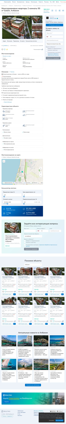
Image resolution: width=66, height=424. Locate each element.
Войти (57, 2)
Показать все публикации (33, 385)
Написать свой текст (53, 50)
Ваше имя (26, 228)
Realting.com (4, 5)
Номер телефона (41, 228)
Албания (11, 5)
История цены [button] (46, 12)
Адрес (4, 41)
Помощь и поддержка (7, 416)
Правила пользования (39, 412)
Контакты (20, 415)
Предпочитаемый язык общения (31, 234)
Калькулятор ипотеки (31, 41)
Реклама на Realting (38, 410)
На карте (22, 41)
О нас (19, 414)
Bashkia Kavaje (17, 5)
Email (51, 228)
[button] (52, 2)
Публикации (20, 410)
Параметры (16, 41)
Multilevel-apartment (27, 5)
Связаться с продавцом (53, 58)
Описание (9, 41)
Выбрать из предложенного (54, 48)
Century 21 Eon (53, 18)
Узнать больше (59, 417)
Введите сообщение (51, 47)
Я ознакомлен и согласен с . (54, 54)
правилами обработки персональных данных (53, 54)
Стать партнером (21, 412)
